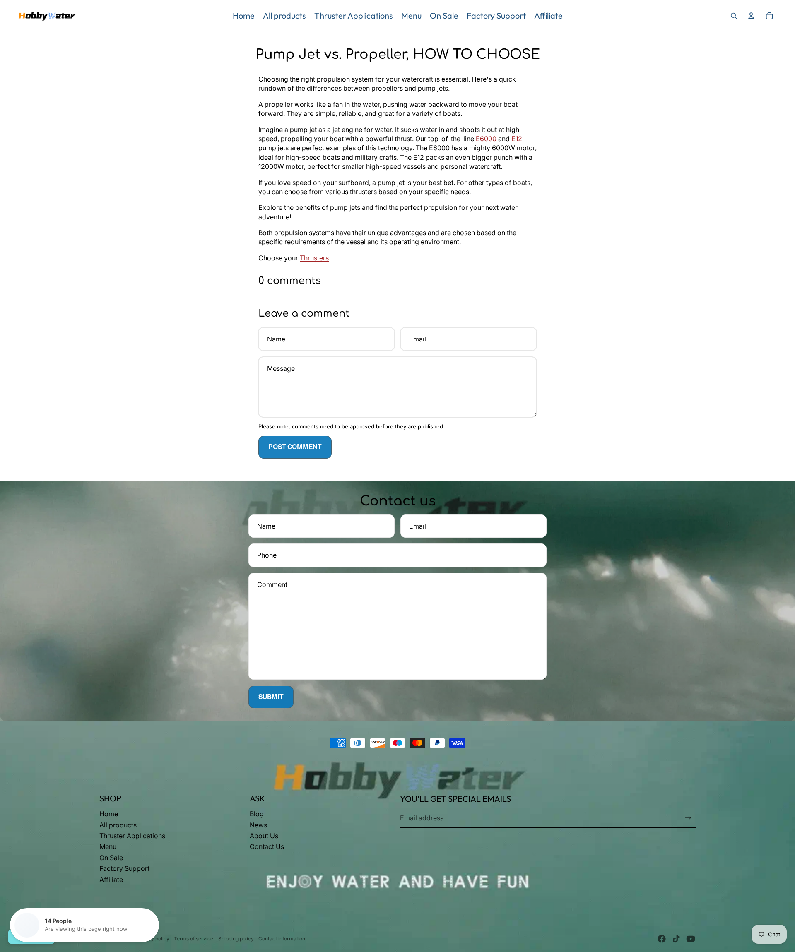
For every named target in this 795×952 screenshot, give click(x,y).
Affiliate (111, 879)
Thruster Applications (132, 836)
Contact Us (267, 846)
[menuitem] (244, 16)
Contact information (281, 938)
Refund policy (115, 938)
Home (108, 814)
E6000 (486, 139)
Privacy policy (152, 938)
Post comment (295, 446)
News (258, 825)
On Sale (111, 857)
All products (118, 825)
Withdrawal (31, 936)
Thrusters (314, 258)
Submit (271, 696)
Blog (257, 814)
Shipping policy (236, 938)
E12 (516, 139)
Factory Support (124, 868)
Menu (107, 846)
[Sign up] (688, 818)
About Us (264, 836)
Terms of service (193, 938)
